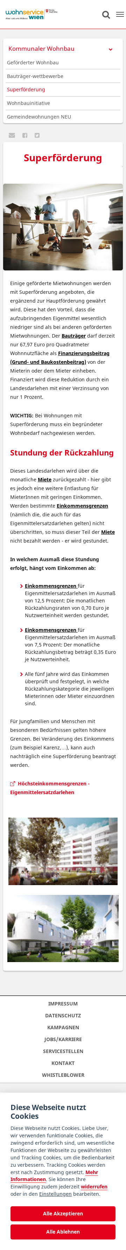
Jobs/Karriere (63, 1039)
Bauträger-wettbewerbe (35, 76)
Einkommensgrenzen (82, 505)
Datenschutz (63, 1015)
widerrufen (94, 1186)
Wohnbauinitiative (28, 103)
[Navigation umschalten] (120, 14)
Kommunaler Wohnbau (41, 48)
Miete (44, 479)
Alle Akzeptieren (63, 1213)
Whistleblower (63, 1075)
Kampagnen (63, 1027)
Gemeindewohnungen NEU (39, 116)
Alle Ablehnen (63, 1231)
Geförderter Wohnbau (33, 62)
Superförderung (26, 89)
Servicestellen (63, 1051)
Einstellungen (55, 1194)
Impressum (63, 1003)
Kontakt (63, 1063)
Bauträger (74, 335)
